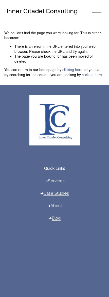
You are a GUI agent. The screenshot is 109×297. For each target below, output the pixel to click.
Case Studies (56, 193)
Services (56, 180)
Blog (56, 218)
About (56, 205)
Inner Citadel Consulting (42, 11)
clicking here (72, 69)
